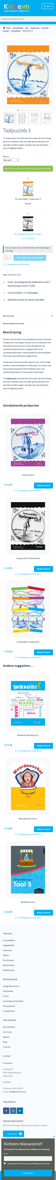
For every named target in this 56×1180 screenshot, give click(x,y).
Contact (6, 1047)
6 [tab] (37, 111)
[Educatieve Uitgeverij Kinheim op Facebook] (6, 1111)
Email (6, 1154)
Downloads (8, 991)
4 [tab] (30, 111)
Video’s (6, 955)
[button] (16, 264)
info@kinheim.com (17, 1091)
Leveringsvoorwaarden (13, 1001)
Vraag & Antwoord (11, 986)
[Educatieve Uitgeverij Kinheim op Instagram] (13, 1111)
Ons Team (7, 1032)
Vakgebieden (8, 945)
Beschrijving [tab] (8, 316)
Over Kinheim (9, 1027)
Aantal (6, 156)
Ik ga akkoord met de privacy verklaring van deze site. (29, 1164)
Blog (5, 1042)
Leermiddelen (18, 28)
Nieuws (6, 1037)
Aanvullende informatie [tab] (13, 323)
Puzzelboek (15, 31)
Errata (6, 996)
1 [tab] (18, 111)
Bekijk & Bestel (43, 485)
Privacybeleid (9, 1006)
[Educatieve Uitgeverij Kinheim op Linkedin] (20, 1111)
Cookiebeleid (9, 1011)
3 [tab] (26, 111)
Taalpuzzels (34, 28)
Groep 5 (6, 31)
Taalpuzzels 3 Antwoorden (29, 234)
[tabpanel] (28, 74)
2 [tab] (22, 111)
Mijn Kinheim (9, 965)
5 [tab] (34, 111)
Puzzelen (45, 28)
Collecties (7, 950)
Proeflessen (8, 960)
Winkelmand (8, 970)
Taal (26, 28)
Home (8, 28)
